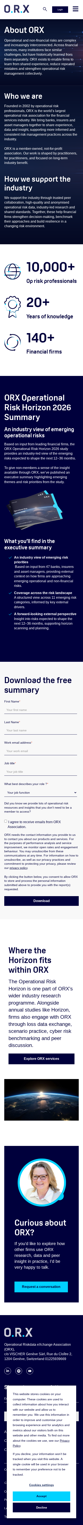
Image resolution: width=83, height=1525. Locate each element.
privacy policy (18, 868)
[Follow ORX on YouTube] (29, 1373)
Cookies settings (41, 1485)
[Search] (45, 9)
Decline (41, 1507)
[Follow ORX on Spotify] (18, 1373)
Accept (41, 1496)
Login (60, 9)
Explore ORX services (41, 1058)
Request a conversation (41, 1287)
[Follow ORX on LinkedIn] (7, 1373)
